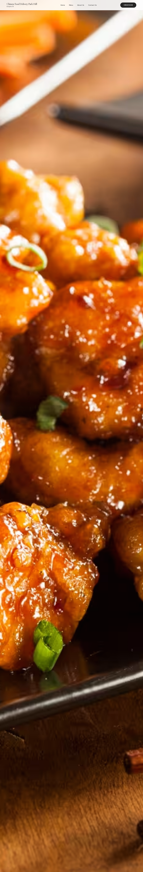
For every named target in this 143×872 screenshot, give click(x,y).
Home (63, 5)
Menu (71, 5)
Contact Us (92, 5)
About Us (80, 5)
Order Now (128, 5)
